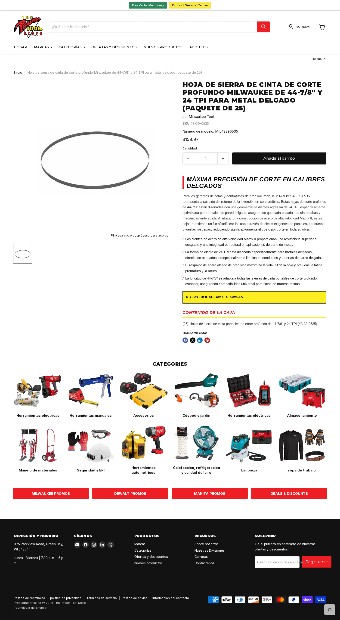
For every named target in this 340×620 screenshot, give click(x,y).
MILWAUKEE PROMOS (51, 493)
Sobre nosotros (207, 544)
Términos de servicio (102, 598)
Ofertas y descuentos (114, 47)
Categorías (71, 47)
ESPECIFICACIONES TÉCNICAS (216, 297)
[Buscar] (263, 26)
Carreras (201, 557)
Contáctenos (204, 563)
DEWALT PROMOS (130, 493)
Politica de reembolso (29, 598)
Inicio (18, 72)
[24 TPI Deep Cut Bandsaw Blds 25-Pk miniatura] (22, 254)
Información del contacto (170, 598)
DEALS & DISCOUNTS (289, 493)
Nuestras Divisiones (210, 550)
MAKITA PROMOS (209, 493)
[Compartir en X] (192, 340)
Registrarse (317, 561)
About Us (198, 47)
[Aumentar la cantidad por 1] (223, 158)
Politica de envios (134, 598)
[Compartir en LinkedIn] (200, 340)
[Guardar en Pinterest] (207, 340)
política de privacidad (65, 598)
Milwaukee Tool (201, 116)
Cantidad (189, 148)
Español (317, 59)
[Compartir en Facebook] (185, 340)
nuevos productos (163, 47)
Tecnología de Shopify (30, 607)
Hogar (20, 47)
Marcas (42, 47)
